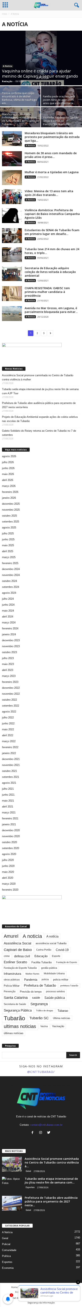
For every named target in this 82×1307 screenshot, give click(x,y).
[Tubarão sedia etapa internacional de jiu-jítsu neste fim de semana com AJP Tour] (12, 1184)
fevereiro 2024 (10, 628)
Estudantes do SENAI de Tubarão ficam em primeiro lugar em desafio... (52, 232)
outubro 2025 (9, 515)
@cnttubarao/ (41, 1072)
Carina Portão (43, 950)
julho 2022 (8, 717)
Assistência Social (17, 943)
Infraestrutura (12, 973)
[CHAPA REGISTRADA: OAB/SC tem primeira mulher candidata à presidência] (12, 293)
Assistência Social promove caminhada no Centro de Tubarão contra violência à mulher (37, 377)
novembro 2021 (11, 765)
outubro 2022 (9, 699)
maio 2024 (8, 610)
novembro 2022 (11, 693)
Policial (6, 1244)
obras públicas (12, 979)
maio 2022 (8, 729)
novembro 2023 (11, 646)
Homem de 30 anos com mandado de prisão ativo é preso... (51, 155)
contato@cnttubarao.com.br (46, 1124)
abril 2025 (7, 551)
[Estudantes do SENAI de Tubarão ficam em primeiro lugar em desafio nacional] (12, 235)
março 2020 (9, 883)
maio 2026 (8, 474)
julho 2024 (8, 598)
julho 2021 (8, 788)
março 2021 (9, 812)
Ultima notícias (61, 1018)
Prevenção (10, 991)
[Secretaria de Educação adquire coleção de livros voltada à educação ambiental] (12, 273)
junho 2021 (8, 794)
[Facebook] (33, 1132)
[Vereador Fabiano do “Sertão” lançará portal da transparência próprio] (61, 122)
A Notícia (7, 66)
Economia (8, 1267)
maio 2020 (8, 871)
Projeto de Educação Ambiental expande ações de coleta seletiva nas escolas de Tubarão (40, 419)
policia (45, 979)
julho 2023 (8, 658)
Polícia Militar (12, 985)
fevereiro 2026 (10, 491)
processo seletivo (55, 991)
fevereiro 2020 (10, 889)
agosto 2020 (9, 854)
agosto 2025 (9, 527)
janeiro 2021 (9, 824)
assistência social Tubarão (51, 943)
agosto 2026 (9, 456)
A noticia (32, 936)
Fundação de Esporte (66, 962)
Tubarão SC (39, 1018)
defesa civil (22, 956)
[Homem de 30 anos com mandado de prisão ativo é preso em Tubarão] (12, 158)
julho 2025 (8, 533)
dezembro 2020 (11, 830)
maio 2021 (8, 800)
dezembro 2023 (11, 640)
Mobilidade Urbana (54, 973)
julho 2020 (8, 860)
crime (7, 956)
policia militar (60, 979)
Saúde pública (54, 997)
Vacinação (58, 1026)
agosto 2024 (9, 592)
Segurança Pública (18, 1010)
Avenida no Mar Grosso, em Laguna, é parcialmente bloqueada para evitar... (51, 310)
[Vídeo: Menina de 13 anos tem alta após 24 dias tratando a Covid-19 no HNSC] (12, 196)
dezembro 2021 (11, 759)
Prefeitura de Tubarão (40, 985)
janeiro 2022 (9, 753)
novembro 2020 (11, 836)
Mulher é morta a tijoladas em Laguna (52, 172)
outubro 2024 (9, 580)
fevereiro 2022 (10, 747)
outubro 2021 (9, 770)
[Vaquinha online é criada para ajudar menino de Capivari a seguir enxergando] (41, 58)
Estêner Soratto (15, 962)
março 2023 (9, 675)
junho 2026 (8, 468)
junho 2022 (8, 723)
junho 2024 (8, 604)
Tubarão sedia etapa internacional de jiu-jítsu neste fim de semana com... (51, 1180)
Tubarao (63, 1010)
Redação (7, 81)
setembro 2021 (10, 776)
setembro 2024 (10, 586)
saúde (36, 997)
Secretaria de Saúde (15, 1004)
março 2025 (9, 557)
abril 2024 (7, 616)
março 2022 (9, 741)
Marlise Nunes (32, 974)
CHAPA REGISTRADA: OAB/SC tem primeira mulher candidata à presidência (47, 291)
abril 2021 (7, 806)
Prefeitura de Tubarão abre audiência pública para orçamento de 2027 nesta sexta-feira (39, 405)
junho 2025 (8, 539)
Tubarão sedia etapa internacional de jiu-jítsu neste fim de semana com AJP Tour (40, 391)
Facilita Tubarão (41, 962)
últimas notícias (13, 1033)
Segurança (39, 1004)
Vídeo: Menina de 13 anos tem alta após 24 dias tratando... (49, 193)
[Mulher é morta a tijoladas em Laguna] (12, 177)
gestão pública (49, 968)
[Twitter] (49, 1132)
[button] (75, 5)
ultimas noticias (20, 1026)
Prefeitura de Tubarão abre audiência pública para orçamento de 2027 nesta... (51, 1201)
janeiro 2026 (9, 497)
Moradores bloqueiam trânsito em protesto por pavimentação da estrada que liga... (52, 136)
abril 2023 (7, 670)
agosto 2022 (9, 711)
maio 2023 (8, 664)
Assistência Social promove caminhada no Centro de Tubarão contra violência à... (52, 1162)
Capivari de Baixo (18, 950)
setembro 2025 (10, 521)
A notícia (52, 936)
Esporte (56, 956)
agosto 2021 (9, 782)
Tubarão (14, 1018)
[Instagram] (41, 1132)
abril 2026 (7, 480)
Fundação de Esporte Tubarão (20, 968)
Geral (28, 1171)
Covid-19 (62, 950)
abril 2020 (7, 877)
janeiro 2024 (9, 634)
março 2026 (9, 485)
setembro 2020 (10, 848)
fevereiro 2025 (10, 563)
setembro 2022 (10, 705)
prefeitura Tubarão (69, 985)
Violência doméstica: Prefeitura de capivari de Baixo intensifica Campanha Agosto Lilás (52, 213)
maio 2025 (8, 545)
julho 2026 (8, 462)
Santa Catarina (16, 998)
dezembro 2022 (11, 687)
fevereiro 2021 (10, 818)
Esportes (30, 1187)
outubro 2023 (9, 652)
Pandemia (30, 979)
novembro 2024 (11, 575)
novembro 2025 (11, 509)
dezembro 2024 (11, 569)
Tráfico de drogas (44, 1010)
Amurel (11, 936)
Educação (41, 956)
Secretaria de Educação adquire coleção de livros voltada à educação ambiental (50, 271)
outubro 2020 (9, 842)
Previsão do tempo (31, 991)
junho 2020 (8, 865)
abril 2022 (7, 735)
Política (6, 1256)
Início (4, 13)
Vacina (44, 1026)
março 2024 (9, 622)
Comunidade (9, 1250)
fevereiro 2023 (10, 681)
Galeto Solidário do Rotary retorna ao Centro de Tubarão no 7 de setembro (39, 432)
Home (14, 1287)
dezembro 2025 (11, 503)
